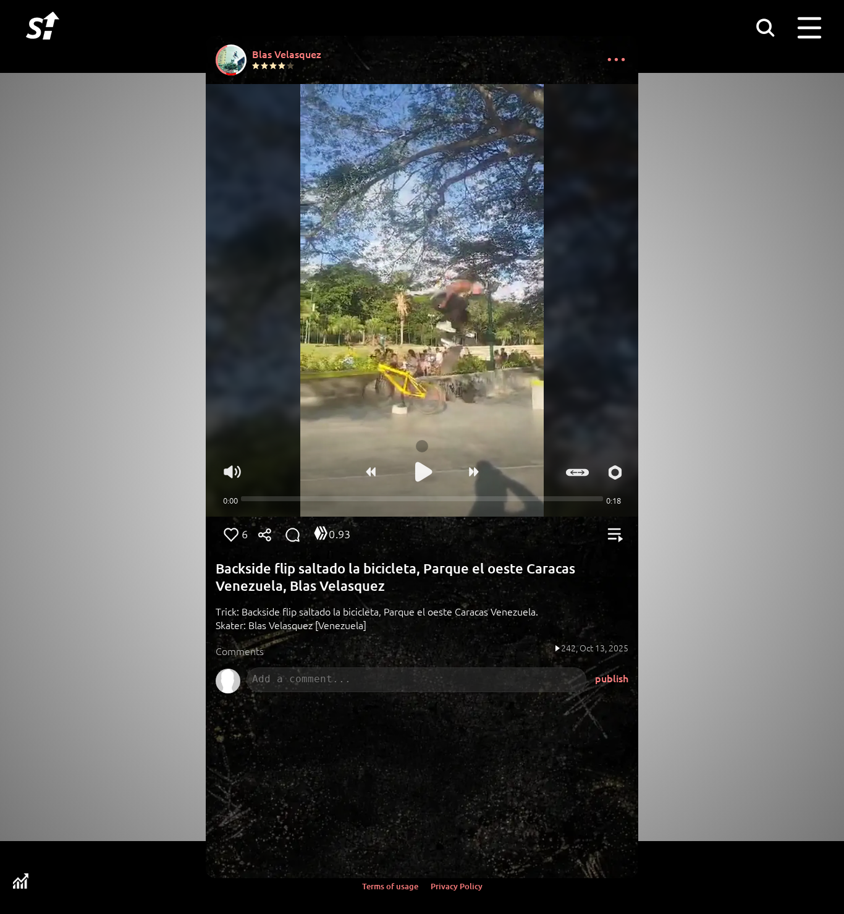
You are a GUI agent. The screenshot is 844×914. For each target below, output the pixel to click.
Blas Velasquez (286, 54)
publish (611, 678)
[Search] (765, 27)
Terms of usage (390, 886)
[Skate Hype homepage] (42, 46)
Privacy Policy (457, 886)
